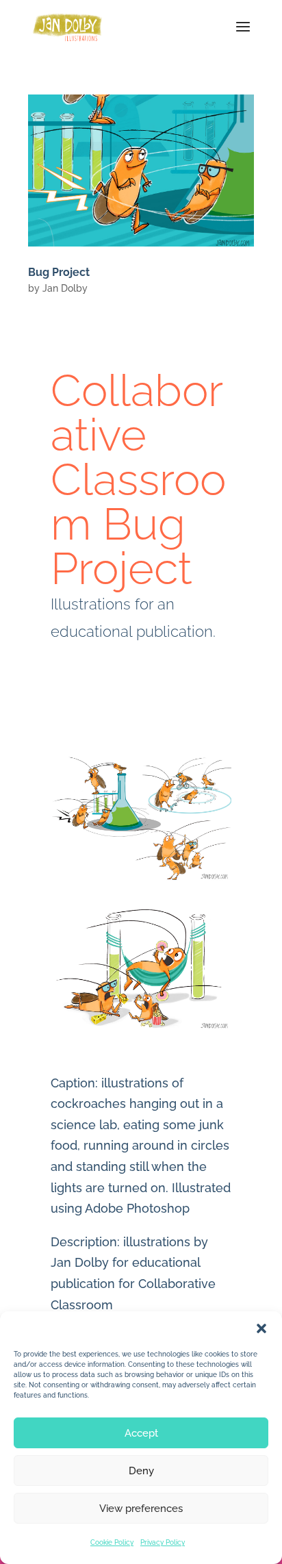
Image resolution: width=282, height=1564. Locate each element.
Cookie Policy (111, 1542)
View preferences (141, 1508)
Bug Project (59, 272)
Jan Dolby (65, 288)
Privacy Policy (162, 1542)
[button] (261, 1328)
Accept (141, 1433)
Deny (141, 1471)
